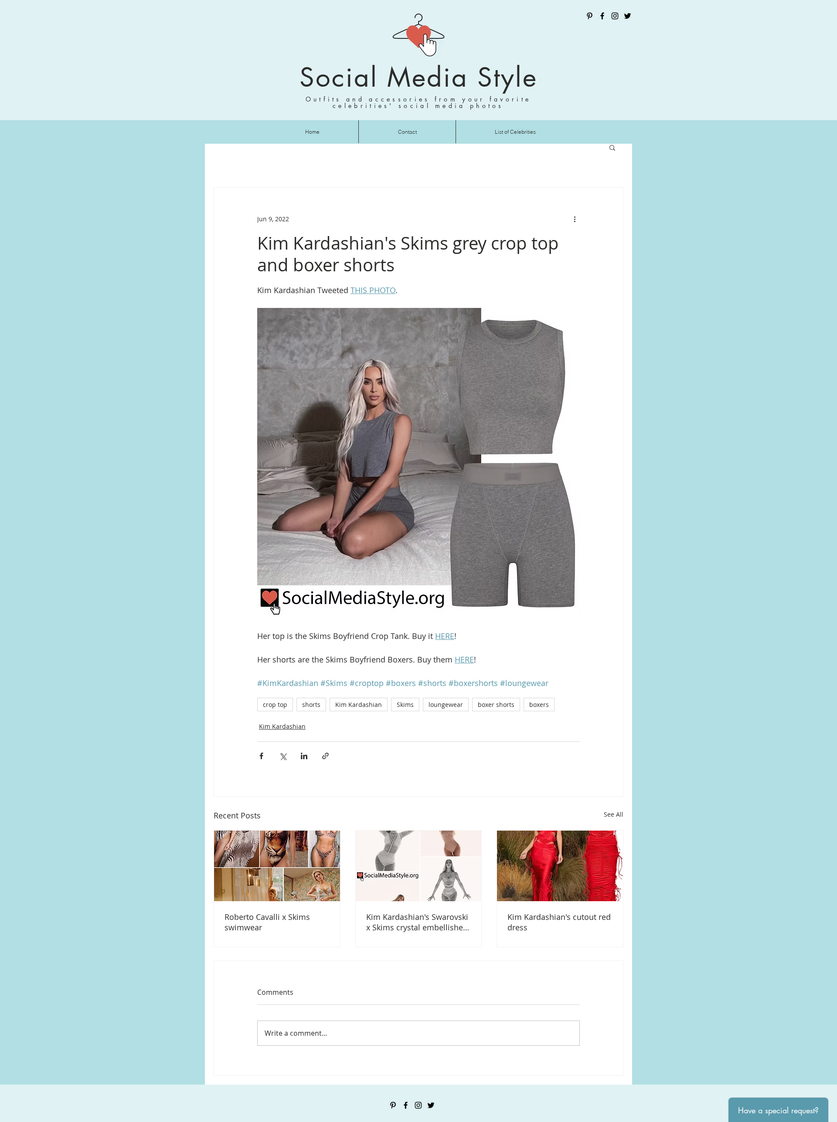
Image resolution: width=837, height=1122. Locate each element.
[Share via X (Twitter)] (283, 756)
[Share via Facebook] (261, 756)
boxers (539, 704)
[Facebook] (602, 15)
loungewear (446, 704)
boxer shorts (496, 704)
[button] (612, 147)
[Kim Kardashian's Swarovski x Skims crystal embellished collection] (419, 866)
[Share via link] (325, 756)
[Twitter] (627, 15)
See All (613, 814)
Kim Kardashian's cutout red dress (559, 922)
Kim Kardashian (358, 704)
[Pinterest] (589, 15)
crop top (275, 704)
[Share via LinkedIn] (304, 756)
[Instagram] (614, 15)
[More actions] (574, 219)
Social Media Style (418, 77)
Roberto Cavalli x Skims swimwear (267, 922)
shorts (311, 704)
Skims (405, 704)
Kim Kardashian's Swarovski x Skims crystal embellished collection (417, 922)
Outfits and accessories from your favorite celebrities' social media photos (418, 102)
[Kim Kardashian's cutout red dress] (560, 866)
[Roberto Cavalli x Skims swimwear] (277, 866)
